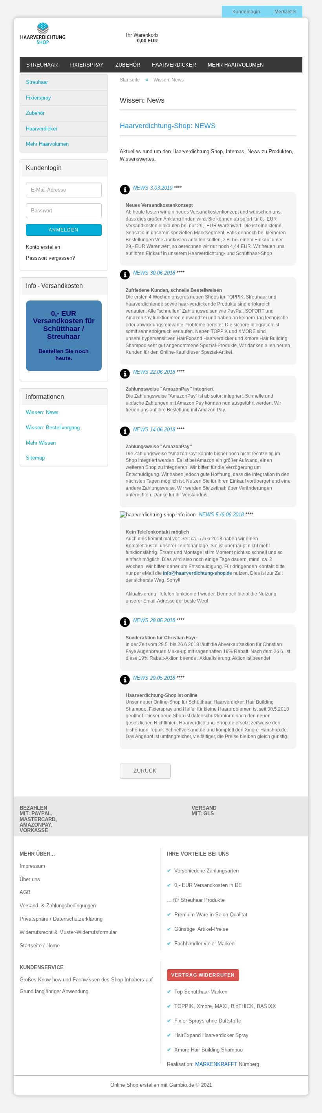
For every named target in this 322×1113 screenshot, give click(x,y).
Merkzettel (284, 11)
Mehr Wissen (41, 443)
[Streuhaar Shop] (51, 33)
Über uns (30, 879)
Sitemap (35, 458)
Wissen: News (42, 412)
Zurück (145, 771)
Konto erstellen (43, 247)
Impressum (32, 866)
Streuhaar (42, 65)
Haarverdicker (174, 65)
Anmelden (64, 230)
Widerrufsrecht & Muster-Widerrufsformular (68, 932)
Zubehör (127, 65)
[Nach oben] (300, 1101)
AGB (25, 892)
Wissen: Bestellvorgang (53, 428)
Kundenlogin (245, 11)
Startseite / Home (40, 945)
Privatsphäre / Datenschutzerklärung (61, 919)
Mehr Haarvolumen (235, 65)
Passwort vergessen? (50, 258)
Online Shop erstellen (134, 1085)
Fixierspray (87, 65)
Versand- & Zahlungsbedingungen (58, 905)
